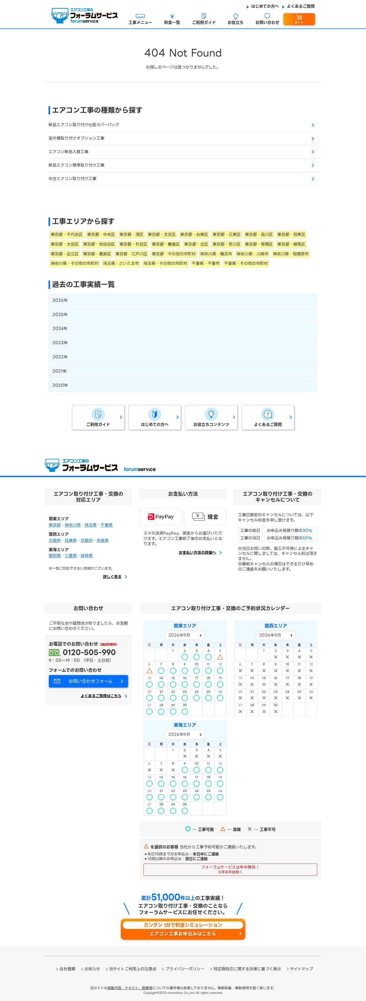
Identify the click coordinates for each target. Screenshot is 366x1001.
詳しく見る (112, 577)
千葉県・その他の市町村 (246, 263)
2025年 (60, 314)
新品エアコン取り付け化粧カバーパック (84, 125)
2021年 (60, 371)
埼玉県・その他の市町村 (165, 263)
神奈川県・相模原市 (291, 254)
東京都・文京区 (162, 234)
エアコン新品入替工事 (68, 152)
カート (299, 22)
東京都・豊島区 (166, 244)
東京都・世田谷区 (99, 244)
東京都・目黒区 (291, 234)
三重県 (71, 556)
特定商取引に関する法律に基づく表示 (247, 969)
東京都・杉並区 (133, 244)
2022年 (60, 357)
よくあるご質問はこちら (101, 696)
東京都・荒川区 (227, 244)
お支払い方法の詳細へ (197, 552)
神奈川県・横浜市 (216, 254)
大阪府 (55, 540)
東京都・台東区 (194, 234)
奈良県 (103, 540)
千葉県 (107, 525)
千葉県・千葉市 (206, 263)
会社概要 (67, 969)
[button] (140, 19)
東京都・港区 (131, 234)
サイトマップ (301, 969)
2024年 (60, 328)
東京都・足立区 (65, 254)
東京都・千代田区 (67, 234)
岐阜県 (87, 556)
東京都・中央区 (101, 234)
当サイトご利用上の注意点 (132, 969)
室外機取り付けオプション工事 (76, 138)
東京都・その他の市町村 (174, 254)
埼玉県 (91, 525)
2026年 (60, 300)
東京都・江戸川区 (131, 254)
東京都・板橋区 (259, 244)
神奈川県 (73, 525)
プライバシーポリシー (185, 969)
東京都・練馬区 (291, 244)
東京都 (55, 525)
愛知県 (55, 556)
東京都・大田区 (65, 244)
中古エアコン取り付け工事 (72, 179)
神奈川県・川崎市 (252, 254)
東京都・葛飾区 (97, 254)
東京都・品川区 (259, 234)
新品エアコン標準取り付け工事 (76, 165)
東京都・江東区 (227, 234)
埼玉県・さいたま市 (121, 263)
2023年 (60, 343)
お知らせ (92, 969)
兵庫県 (71, 540)
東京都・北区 (196, 244)
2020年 (60, 385)
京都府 (87, 540)
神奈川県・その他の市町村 (75, 263)
